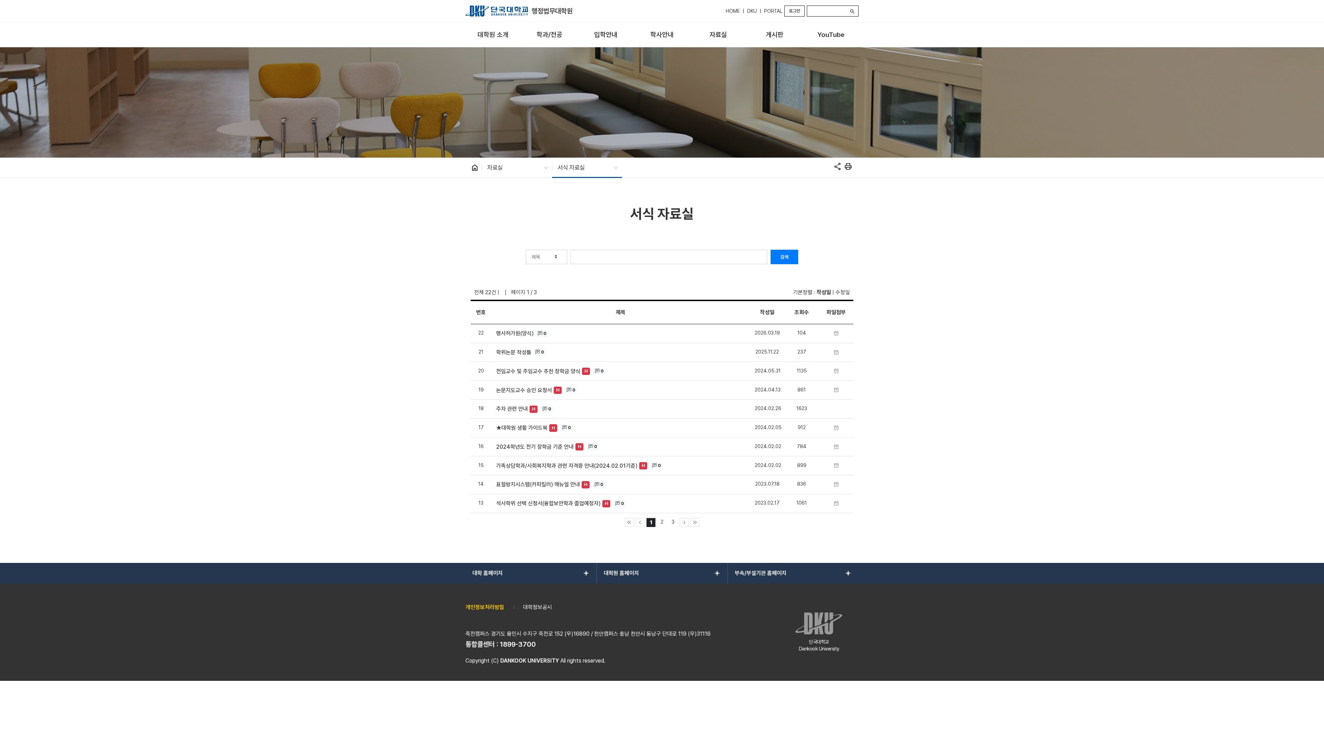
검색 (784, 257)
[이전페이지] (640, 522)
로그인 (794, 10)
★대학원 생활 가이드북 (522, 428)
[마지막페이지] (694, 522)
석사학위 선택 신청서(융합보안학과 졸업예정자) (548, 503)
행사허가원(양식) (515, 333)
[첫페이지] (629, 522)
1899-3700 (518, 644)
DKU (752, 11)
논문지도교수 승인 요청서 (524, 390)
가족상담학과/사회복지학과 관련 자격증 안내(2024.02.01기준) (567, 466)
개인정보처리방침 (484, 607)
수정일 (842, 292)
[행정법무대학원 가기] (496, 11)
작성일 (823, 292)
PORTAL (773, 11)
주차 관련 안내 (512, 409)
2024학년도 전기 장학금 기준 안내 (535, 447)
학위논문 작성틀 (513, 352)
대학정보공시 (537, 607)
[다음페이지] (684, 522)
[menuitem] (492, 35)
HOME (733, 11)
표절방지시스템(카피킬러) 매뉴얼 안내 (538, 484)
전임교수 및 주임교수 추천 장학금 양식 (538, 371)
